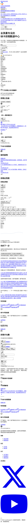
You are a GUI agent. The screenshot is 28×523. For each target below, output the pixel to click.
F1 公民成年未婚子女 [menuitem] (6, 18)
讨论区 (5, 446)
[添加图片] (2, 361)
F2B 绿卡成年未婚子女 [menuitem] (7, 20)
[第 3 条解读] (3, 396)
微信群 (5, 448)
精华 (14, 349)
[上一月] (2, 189)
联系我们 (6, 456)
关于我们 (6, 454)
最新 (4, 349)
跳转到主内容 (4, 1)
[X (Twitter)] (14, 489)
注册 (5, 356)
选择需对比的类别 (5, 203)
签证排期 (6, 438)
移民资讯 (3, 9)
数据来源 (6, 440)
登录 (2, 356)
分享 (4, 186)
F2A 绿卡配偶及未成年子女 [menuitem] (19, 18)
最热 (9, 349)
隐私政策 (6, 457)
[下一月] (2, 193)
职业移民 (3, 101)
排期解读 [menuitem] (12, 10)
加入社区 (5, 52)
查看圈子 (8, 341)
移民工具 (12, 23)
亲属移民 (8, 101)
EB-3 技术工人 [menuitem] (23, 14)
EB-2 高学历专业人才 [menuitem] (13, 14)
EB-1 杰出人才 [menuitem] (4, 14)
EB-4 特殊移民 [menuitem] (4, 15)
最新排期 (3, 7)
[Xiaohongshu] (1, 518)
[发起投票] (5, 361)
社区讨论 (7, 23)
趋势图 (2, 223)
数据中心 (3, 23)
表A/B (2, 199)
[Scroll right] (2, 221)
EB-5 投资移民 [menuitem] (12, 15)
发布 (4, 364)
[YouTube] (14, 517)
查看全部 (3, 149)
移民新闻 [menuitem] (3, 10)
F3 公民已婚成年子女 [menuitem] (18, 20)
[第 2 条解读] (2, 396)
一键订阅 (3, 48)
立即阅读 (3, 320)
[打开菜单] (5, 27)
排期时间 (3, 187)
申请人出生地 (4, 195)
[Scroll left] (2, 205)
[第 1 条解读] (1, 396)
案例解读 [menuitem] (7, 10)
